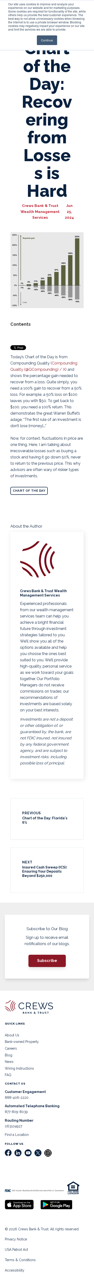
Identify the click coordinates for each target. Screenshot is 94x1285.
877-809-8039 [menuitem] (16, 1112)
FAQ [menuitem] (8, 1075)
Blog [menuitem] (8, 1055)
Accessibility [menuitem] (14, 1270)
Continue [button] (47, 40)
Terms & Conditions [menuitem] (20, 1260)
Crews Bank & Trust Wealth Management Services (40, 212)
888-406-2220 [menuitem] (16, 1098)
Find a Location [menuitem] (17, 1135)
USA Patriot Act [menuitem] (16, 1250)
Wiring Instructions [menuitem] (19, 1068)
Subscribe (47, 960)
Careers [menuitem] (11, 1048)
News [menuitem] (9, 1062)
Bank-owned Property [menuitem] (22, 1042)
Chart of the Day (29, 490)
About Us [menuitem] (12, 1035)
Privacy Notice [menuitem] (16, 1239)
